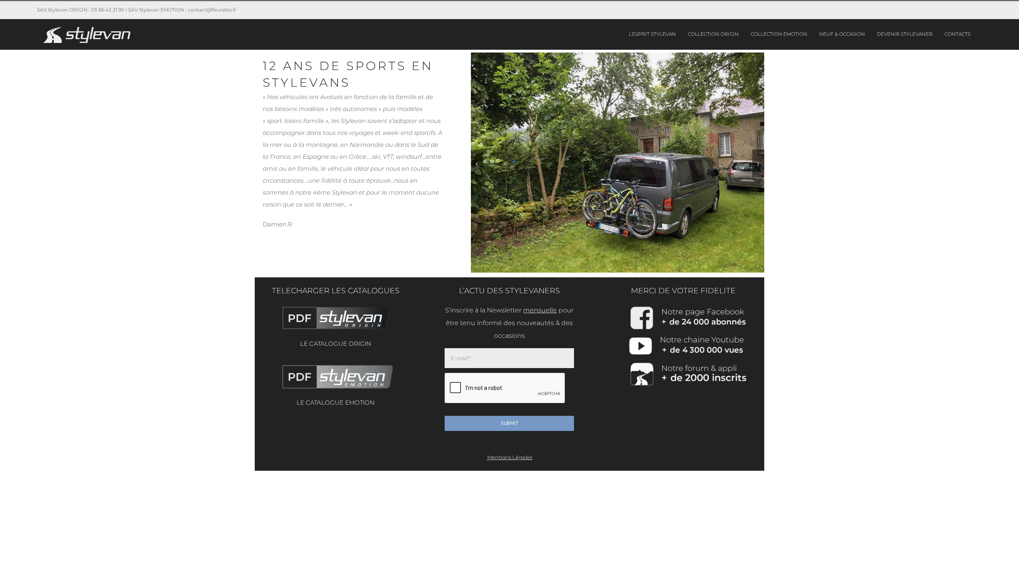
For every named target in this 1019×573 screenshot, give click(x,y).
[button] (477, 163)
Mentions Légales (509, 457)
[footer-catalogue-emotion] (335, 365)
